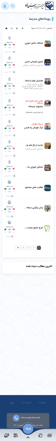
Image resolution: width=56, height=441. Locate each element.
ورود (12, 402)
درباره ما (42, 402)
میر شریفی (9, 42)
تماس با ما (26, 402)
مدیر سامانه (9, 186)
